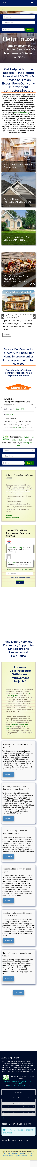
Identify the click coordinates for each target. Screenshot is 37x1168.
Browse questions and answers (17, 726)
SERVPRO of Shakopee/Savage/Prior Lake (17, 400)
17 (4, 1109)
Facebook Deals (8, 1155)
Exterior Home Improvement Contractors (17, 200)
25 (8, 1112)
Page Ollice (12, 563)
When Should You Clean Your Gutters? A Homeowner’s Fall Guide (16, 279)
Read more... (18, 427)
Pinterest (24, 1155)
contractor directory (21, 113)
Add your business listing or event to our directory (18, 1082)
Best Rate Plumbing (15, 547)
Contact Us (29, 1153)
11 (8, 1106)
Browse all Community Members (19, 570)
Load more (18, 993)
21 (23, 1109)
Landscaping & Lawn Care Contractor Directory (16, 238)
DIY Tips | (17, 1155)
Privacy (11, 1153)
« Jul (3, 1118)
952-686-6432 (18, 409)
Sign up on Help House (19, 694)
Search (30, 29)
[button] (31, 284)
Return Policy (19, 1153)
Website (9, 414)
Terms (5, 1153)
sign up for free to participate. (19, 1085)
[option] (18, 155)
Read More (21, 321)
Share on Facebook (12, 517)
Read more (8, 774)
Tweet (8, 515)
